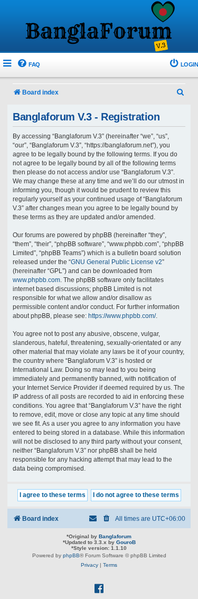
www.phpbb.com (36, 280)
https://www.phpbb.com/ (122, 316)
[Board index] (99, 27)
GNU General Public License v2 (116, 262)
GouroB (126, 542)
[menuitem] (28, 64)
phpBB (71, 555)
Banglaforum (115, 536)
